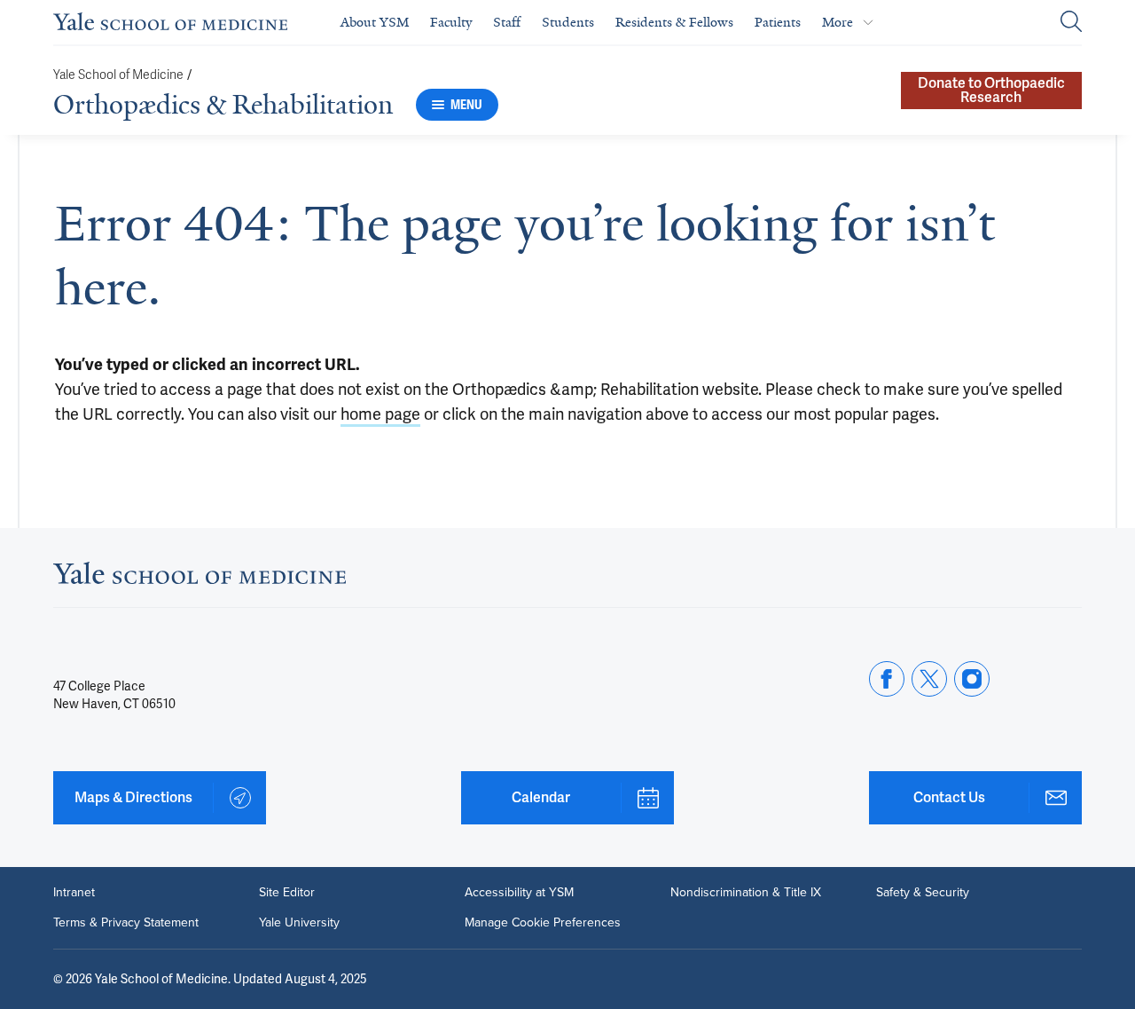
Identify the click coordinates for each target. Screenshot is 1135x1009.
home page (380, 414)
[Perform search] (1071, 23)
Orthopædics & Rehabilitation (223, 105)
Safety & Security (922, 893)
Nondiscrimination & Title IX (745, 893)
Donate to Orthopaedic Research (991, 90)
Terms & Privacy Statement (126, 923)
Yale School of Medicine (118, 75)
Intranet (74, 893)
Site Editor (287, 893)
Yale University (299, 923)
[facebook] (886, 679)
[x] (929, 679)
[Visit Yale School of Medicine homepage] (199, 578)
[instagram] (972, 679)
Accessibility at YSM (519, 893)
